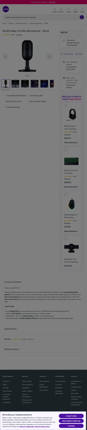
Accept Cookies (71, 416)
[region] (43, 420)
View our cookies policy (26, 426)
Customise (71, 426)
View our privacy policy (42, 426)
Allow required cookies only (71, 421)
